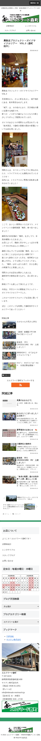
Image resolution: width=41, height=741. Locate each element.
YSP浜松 (10, 636)
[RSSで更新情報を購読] (20, 385)
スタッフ (7, 375)
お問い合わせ (7, 561)
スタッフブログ (8, 555)
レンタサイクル (8, 550)
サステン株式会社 (13, 640)
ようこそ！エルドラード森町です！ (16, 539)
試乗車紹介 (6, 544)
